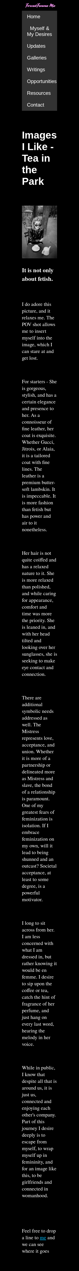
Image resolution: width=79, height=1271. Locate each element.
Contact (35, 105)
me (43, 1237)
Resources (39, 93)
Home (33, 16)
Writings (36, 69)
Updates (36, 46)
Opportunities (42, 81)
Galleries (37, 58)
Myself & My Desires (39, 31)
